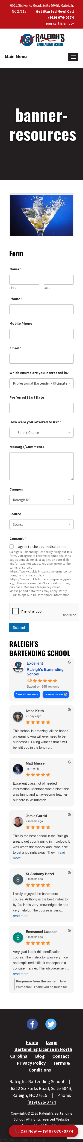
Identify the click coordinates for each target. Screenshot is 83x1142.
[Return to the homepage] (41, 39)
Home (32, 1042)
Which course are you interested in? (39, 373)
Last (47, 288)
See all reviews (27, 694)
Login (51, 1042)
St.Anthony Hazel (40, 874)
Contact (60, 1056)
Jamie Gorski (36, 816)
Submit (19, 627)
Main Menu (16, 56)
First (12, 288)
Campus (16, 489)
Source (15, 514)
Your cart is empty (60, 23)
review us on (53, 694)
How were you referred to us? (35, 422)
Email (15, 348)
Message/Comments (26, 446)
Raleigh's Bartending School (45, 672)
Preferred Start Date (26, 397)
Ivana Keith (35, 711)
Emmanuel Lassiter (41, 932)
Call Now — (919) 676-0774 (43, 1131)
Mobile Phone (20, 323)
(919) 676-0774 (61, 17)
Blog (40, 1056)
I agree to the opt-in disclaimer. (41, 546)
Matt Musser (36, 763)
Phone (16, 299)
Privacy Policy (31, 1063)
